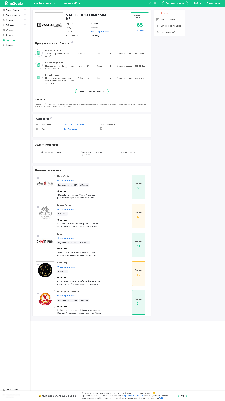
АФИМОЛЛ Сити (53, 50)
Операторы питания (100, 32)
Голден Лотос (64, 205)
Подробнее (140, 30)
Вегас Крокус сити (54, 63)
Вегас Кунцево (52, 75)
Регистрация (213, 3)
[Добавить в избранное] (38, 178)
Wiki (161, 398)
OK (182, 396)
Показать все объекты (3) (92, 92)
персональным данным (133, 396)
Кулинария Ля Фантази (68, 291)
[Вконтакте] (101, 128)
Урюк (59, 234)
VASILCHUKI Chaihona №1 (75, 124)
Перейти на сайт (71, 129)
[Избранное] (150, 3)
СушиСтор (62, 263)
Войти (197, 3)
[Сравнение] (154, 3)
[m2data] (14, 3)
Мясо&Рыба (63, 176)
